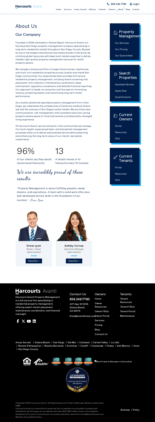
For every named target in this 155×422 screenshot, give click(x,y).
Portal (118, 126)
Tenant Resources (126, 300)
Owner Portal (102, 315)
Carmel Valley (100, 342)
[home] (29, 6)
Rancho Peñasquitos (29, 345)
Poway (110, 345)
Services (68, 9)
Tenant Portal (127, 311)
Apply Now (121, 90)
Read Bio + (33, 260)
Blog (128, 9)
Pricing (98, 325)
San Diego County (28, 349)
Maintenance (127, 315)
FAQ (117, 138)
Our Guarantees (124, 55)
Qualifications (123, 97)
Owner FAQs (102, 311)
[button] (18, 321)
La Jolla (115, 342)
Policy (136, 409)
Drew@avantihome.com (83, 316)
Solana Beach (42, 342)
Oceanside (97, 345)
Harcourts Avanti (74, 42)
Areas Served (80, 9)
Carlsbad (84, 342)
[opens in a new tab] (56, 361)
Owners (112, 9)
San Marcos (123, 345)
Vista (136, 345)
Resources (121, 132)
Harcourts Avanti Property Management (77, 382)
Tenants (102, 9)
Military (92, 9)
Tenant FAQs (127, 306)
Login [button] (136, 4)
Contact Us (101, 334)
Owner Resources (101, 305)
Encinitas (72, 345)
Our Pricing (121, 49)
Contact (136, 9)
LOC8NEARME (78, 375)
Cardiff (84, 345)
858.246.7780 (118, 4)
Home (58, 9)
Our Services (122, 43)
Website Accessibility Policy (29, 417)
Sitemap (125, 409)
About (121, 9)
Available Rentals (124, 84)
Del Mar (72, 342)
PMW (18, 405)
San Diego (59, 342)
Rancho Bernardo (54, 345)
